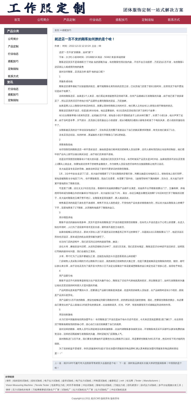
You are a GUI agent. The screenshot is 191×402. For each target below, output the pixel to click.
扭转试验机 (36, 380)
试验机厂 (66, 389)
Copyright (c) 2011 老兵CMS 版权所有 (91, 398)
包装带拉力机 (58, 385)
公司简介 (43, 19)
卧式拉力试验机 (148, 385)
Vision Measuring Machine (19, 385)
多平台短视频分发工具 (170, 385)
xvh (122, 380)
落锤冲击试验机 (104, 385)
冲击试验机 (88, 385)
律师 (8, 389)
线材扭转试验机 (21, 380)
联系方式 (174, 19)
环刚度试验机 (100, 380)
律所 (8, 380)
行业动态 (95, 19)
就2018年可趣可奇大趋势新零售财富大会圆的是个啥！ (91, 363)
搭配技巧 (122, 19)
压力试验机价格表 (21, 389)
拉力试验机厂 (102, 389)
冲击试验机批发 (119, 389)
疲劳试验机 (67, 380)
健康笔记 (113, 380)
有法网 (129, 380)
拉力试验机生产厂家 (83, 389)
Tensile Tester (42, 385)
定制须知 (148, 19)
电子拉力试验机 (52, 380)
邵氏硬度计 (133, 385)
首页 (17, 19)
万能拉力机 (119, 385)
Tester (138, 380)
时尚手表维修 (73, 385)
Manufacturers (151, 380)
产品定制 (69, 19)
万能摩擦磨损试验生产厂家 (46, 389)
